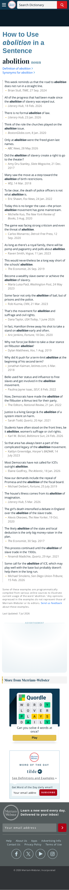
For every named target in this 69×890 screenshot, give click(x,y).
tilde (32, 771)
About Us (22, 840)
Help (9, 840)
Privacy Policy (33, 844)
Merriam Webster (11, 812)
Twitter (28, 854)
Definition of (17, 68)
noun (36, 62)
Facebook (16, 854)
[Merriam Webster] (34, 757)
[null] (40, 771)
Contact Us (14, 844)
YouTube (40, 854)
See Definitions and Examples (33, 778)
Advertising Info (51, 840)
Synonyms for (18, 72)
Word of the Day (34, 765)
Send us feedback (51, 603)
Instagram (52, 854)
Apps (34, 840)
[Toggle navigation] (4, 4)
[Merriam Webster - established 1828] (12, 5)
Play (34, 737)
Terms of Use (54, 844)
